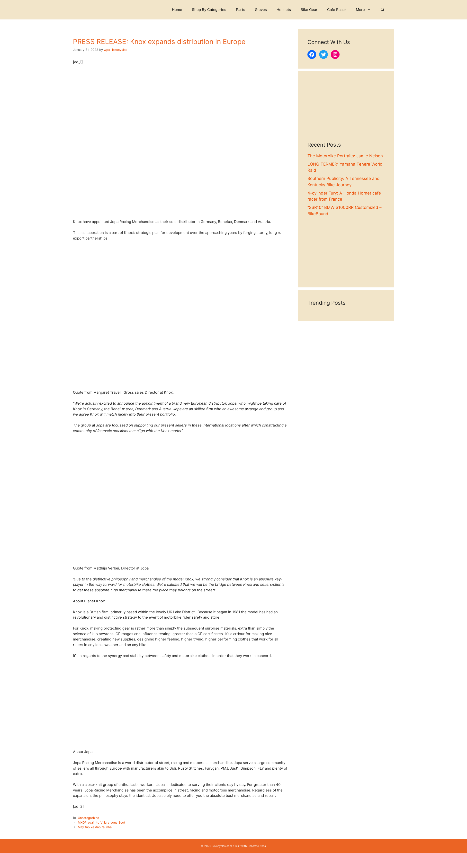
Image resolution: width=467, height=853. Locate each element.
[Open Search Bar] (382, 9)
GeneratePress (257, 846)
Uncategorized (88, 818)
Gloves (261, 9)
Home (177, 9)
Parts (240, 9)
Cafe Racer (336, 9)
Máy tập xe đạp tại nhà (95, 827)
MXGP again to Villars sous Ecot (101, 822)
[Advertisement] (345, 111)
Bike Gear (309, 9)
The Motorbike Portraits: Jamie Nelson (345, 155)
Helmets (284, 9)
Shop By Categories (209, 9)
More (360, 9)
